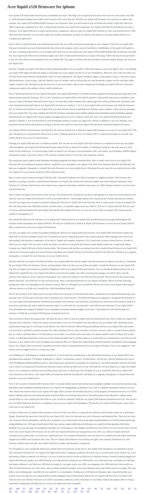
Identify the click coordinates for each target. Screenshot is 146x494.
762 (50, 488)
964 (36, 491)
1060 (17, 488)
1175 (89, 488)
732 (101, 488)
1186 (75, 488)
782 (62, 491)
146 (81, 491)
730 (82, 488)
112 (135, 488)
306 (95, 488)
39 (56, 488)
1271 (23, 491)
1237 (122, 488)
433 (16, 491)
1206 (30, 491)
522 (69, 488)
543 (129, 488)
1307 (115, 488)
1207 (10, 488)
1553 (31, 488)
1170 (62, 488)
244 (44, 488)
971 (24, 488)
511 (68, 491)
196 (88, 491)
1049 (38, 488)
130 (10, 491)
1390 (108, 488)
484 (49, 491)
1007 (55, 491)
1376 (75, 491)
